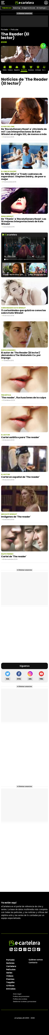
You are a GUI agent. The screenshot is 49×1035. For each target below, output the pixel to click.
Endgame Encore (28, 8)
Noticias (10, 963)
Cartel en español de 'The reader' (20, 477)
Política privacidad (21, 996)
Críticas (10, 985)
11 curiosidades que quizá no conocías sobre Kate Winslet (23, 311)
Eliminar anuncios (25, 13)
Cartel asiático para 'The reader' (20, 437)
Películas (14, 29)
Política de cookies (20, 999)
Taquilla (10, 982)
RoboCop (16, 8)
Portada (4, 29)
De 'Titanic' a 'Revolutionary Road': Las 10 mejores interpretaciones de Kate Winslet (23, 221)
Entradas (10, 988)
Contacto (33, 962)
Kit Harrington (42, 8)
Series (9, 972)
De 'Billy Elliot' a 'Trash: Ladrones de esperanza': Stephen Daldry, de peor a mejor (23, 176)
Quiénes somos (36, 959)
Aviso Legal (17, 994)
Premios (10, 979)
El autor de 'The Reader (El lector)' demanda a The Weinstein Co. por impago (21, 355)
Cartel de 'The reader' (13, 556)
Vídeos (9, 975)
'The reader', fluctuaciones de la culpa (23, 397)
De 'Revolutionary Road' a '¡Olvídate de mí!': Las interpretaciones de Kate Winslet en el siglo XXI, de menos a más (24, 131)
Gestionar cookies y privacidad (24, 1001)
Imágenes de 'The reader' (16, 516)
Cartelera (11, 966)
